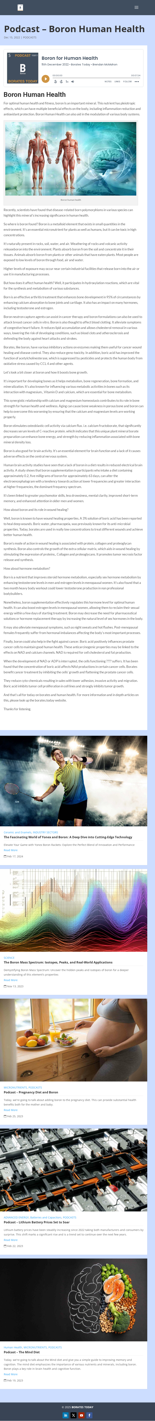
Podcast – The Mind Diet (22, 1352)
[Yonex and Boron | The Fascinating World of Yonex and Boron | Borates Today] (73, 781)
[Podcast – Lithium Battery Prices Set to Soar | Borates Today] (73, 1170)
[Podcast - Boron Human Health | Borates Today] (20, 7)
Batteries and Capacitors (45, 1217)
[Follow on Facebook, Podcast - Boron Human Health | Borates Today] (89, 1415)
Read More (11, 850)
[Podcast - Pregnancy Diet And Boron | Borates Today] (73, 1040)
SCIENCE (9, 958)
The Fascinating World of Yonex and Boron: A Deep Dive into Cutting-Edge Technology (68, 837)
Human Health (13, 1347)
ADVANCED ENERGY (16, 1217)
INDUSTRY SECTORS (45, 832)
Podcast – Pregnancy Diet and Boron (31, 1092)
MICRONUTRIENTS (15, 1087)
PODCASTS (29, 37)
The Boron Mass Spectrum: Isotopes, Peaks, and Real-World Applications (58, 962)
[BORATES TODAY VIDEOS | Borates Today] (81, 1415)
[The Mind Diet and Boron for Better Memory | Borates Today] (73, 1300)
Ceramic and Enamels (17, 832)
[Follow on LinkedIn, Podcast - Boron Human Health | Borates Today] (66, 1415)
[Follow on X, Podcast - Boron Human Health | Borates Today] (74, 1415)
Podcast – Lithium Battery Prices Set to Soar (37, 1222)
